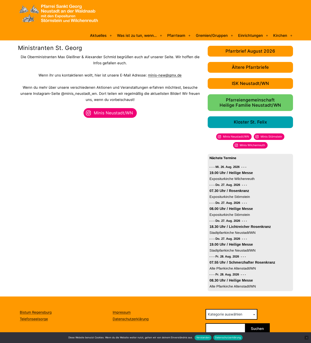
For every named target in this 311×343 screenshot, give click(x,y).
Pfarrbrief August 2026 (250, 51)
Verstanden (203, 337)
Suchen (257, 328)
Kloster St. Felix (250, 122)
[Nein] (306, 337)
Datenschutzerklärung (131, 319)
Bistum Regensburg (36, 312)
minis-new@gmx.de (165, 75)
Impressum (122, 312)
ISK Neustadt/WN (250, 83)
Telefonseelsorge (34, 319)
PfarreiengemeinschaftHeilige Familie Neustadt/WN (250, 102)
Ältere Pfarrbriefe (250, 67)
